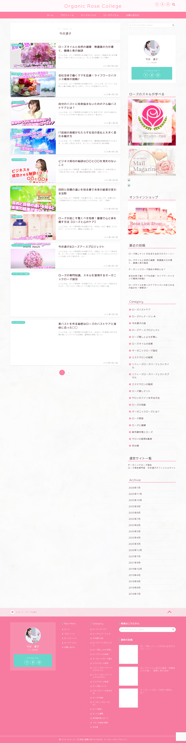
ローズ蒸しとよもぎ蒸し (145, 336)
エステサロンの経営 (142, 357)
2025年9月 (135, 506)
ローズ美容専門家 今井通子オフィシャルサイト (152, 467)
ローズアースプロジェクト (146, 330)
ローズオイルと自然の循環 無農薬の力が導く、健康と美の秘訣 (150, 261)
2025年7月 (135, 518)
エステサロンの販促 (142, 384)
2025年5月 (135, 531)
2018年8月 (135, 587)
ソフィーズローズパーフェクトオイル (150, 366)
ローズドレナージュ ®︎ (144, 316)
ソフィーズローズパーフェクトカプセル (150, 376)
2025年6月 (135, 525)
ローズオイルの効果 (142, 343)
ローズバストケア (141, 309)
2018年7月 (135, 593)
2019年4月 (135, 575)
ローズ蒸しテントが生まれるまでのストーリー (151, 253)
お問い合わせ (132, 15)
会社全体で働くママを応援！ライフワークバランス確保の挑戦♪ (151, 277)
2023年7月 (135, 556)
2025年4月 (135, 537)
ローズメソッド (88, 15)
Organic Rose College (93, 6)
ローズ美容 (138, 418)
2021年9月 (135, 562)
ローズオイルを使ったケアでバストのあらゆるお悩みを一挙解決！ (151, 286)
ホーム (50, 15)
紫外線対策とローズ (142, 432)
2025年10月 (135, 500)
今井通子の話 (139, 323)
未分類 (135, 445)
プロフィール (67, 15)
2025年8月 (135, 512)
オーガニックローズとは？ (146, 411)
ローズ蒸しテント (141, 391)
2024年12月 (135, 550)
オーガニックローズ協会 (145, 350)
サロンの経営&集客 (142, 438)
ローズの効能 (139, 404)
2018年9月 (135, 581)
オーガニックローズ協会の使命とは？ (147, 269)
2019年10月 (135, 568)
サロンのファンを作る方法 (146, 397)
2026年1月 (135, 487)
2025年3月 (135, 543)
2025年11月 (135, 493)
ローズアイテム (111, 15)
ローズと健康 (139, 425)
